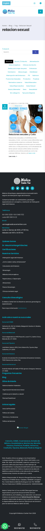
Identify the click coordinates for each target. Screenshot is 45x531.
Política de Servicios (9, 421)
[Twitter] (17, 188)
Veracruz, (34, 445)
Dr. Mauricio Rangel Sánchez (14, 245)
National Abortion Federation (12, 385)
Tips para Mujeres (28, 93)
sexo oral (32, 153)
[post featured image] (26, 119)
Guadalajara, (17, 443)
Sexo (24, 89)
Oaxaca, (10, 445)
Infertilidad (33, 72)
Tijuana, (16, 448)
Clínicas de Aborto (29, 65)
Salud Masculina (30, 82)
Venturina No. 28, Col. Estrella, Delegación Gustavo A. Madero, (21, 326)
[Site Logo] (9, 11)
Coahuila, (7, 448)
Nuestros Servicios (10, 253)
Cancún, (9, 441)
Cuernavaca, (25, 441)
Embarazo (33, 68)
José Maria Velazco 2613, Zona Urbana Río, (15, 347)
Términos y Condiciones (10, 417)
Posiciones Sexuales (13, 79)
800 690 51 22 (12, 217)
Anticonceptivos (14, 65)
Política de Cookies (8, 413)
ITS (29, 75)
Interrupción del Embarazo (15, 75)
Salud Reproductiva (17, 86)
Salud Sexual (30, 86)
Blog (4, 377)
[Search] (35, 52)
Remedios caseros (15, 82)
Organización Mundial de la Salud (13, 390)
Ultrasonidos (7, 283)
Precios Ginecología (9, 287)
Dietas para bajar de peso (17, 68)
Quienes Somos (9, 241)
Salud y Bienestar (14, 89)
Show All (9, 61)
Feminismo (12, 72)
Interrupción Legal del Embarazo (13, 258)
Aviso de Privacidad (9, 409)
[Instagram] (32, 188)
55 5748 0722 (19, 215)
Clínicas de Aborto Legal (10, 291)
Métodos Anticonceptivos (11, 274)
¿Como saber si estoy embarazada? (14, 262)
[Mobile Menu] (40, 11)
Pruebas (36, 79)
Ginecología (22, 72)
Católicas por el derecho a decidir (13, 394)
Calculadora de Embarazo (11, 266)
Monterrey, (29, 443)
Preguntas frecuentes (12, 373)
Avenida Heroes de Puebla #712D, (13, 369)
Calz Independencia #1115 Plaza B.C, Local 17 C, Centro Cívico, (21, 337)
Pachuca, (18, 445)
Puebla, (26, 445)
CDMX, (16, 441)
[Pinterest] (27, 188)
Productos (26, 79)
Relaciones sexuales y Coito (22, 134)
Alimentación (34, 61)
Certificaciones (9, 249)
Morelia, (37, 443)
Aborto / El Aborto (21, 61)
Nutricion (36, 75)
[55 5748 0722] (19, 524)
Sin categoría (15, 93)
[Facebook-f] (13, 188)
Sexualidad (33, 89)
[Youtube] (22, 188)
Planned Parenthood (9, 398)
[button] (5, 49)
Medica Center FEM (19, 103)
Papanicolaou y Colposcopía (12, 279)
